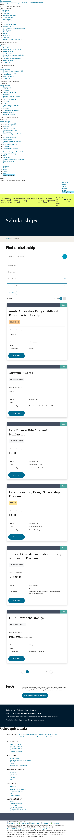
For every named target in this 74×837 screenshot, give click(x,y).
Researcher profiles (16, 807)
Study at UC (7, 14)
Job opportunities (16, 803)
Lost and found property (11, 110)
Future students (15, 744)
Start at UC (7, 35)
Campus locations (9, 128)
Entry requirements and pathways (14, 28)
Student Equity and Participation (14, 152)
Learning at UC (8, 146)
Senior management (9, 125)
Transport (6, 101)
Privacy (32, 829)
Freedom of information (18, 809)
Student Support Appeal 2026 (13, 71)
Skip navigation (5, 1)
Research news (8, 60)
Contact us (6, 62)
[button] (37, 265)
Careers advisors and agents (12, 39)
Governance (7, 143)
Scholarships (7, 30)
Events (12, 777)
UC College (7, 19)
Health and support (9, 100)
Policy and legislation (10, 145)
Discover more (5, 46)
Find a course (4, 10)
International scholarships (28, 734)
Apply (5, 33)
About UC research (9, 48)
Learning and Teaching (10, 148)
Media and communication (12, 141)
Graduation (7, 132)
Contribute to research (10, 57)
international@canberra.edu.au (47, 717)
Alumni (5, 170)
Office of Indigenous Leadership (14, 134)
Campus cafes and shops (11, 96)
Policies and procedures (18, 811)
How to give (7, 74)
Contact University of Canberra (13, 159)
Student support (8, 26)
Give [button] (1, 65)
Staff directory (15, 805)
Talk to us (6, 37)
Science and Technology (18, 765)
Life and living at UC (9, 24)
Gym (11, 793)
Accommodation (15, 795)
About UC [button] (3, 117)
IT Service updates (16, 791)
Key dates (6, 157)
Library (5, 171)
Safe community (8, 112)
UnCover (13, 772)
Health (12, 764)
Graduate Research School (12, 59)
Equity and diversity (9, 154)
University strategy (9, 123)
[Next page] (51, 671)
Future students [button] (5, 6)
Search (2, 180)
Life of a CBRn (7, 53)
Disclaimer (26, 829)
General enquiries (16, 752)
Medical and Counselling (18, 790)
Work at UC (7, 155)
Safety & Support (9, 175)
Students (6, 166)
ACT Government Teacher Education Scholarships (36, 737)
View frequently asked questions (35, 695)
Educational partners (10, 130)
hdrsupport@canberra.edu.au (30, 713)
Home (8, 239)
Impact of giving (8, 76)
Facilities (6, 90)
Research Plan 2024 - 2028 (12, 49)
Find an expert (15, 776)
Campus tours (7, 87)
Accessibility (39, 829)
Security (6, 109)
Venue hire (6, 94)
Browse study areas (9, 15)
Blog (11, 779)
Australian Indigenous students (13, 32)
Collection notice (50, 829)
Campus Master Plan (10, 92)
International (7, 21)
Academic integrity (9, 137)
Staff (4, 168)
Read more (16, 355)
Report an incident (9, 114)
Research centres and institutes (13, 55)
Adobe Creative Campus (11, 105)
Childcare (6, 98)
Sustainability (7, 139)
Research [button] (3, 42)
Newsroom (13, 774)
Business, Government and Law (20, 760)
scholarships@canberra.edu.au (33, 720)
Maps (4, 173)
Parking (5, 103)
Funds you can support (10, 73)
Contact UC (11, 829)
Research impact (8, 51)
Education (13, 762)
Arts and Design (15, 758)
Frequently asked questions (48, 734)
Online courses (8, 17)
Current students (16, 746)
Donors (12, 750)
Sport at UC (7, 107)
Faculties (6, 126)
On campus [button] (3, 81)
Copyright (19, 829)
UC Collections (8, 89)
